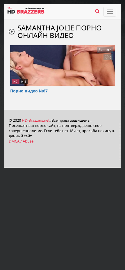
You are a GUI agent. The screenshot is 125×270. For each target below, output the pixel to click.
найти (97, 11)
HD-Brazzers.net (36, 120)
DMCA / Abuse (21, 141)
